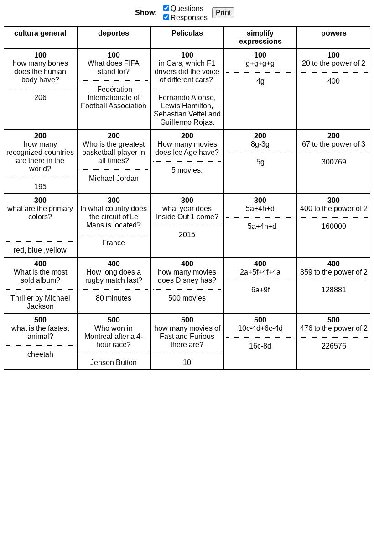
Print (223, 12)
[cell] (40, 88)
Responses (189, 17)
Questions (187, 8)
